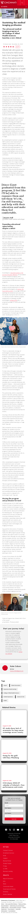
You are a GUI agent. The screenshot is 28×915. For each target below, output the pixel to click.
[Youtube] (18, 830)
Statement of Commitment (17, 905)
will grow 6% (13, 300)
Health (5, 700)
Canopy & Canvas (8, 850)
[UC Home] (8, 2)
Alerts (2, 904)
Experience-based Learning (10, 689)
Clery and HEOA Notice (11, 904)
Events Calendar (7, 894)
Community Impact (8, 886)
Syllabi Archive (4, 907)
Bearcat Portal (7, 861)
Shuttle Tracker (7, 863)
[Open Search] (22, 2)
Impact (5, 685)
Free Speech (11, 909)
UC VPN (5, 868)
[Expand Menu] (26, 6)
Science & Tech (20, 696)
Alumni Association (15, 685)
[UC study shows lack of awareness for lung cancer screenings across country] (14, 717)
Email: (6, 803)
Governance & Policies (9, 889)
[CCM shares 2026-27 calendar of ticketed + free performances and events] (14, 772)
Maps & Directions (8, 878)
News (4, 884)
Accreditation (11, 911)
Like (17, 46)
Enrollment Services (8, 853)
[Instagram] (14, 830)
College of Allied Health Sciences (11, 693)
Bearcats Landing (8, 871)
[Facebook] (6, 830)
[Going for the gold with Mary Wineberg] (14, 745)
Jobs (4, 881)
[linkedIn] (22, 830)
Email (4, 855)
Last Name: (8, 813)
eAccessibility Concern (15, 907)
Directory (5, 891)
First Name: (8, 808)
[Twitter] (10, 830)
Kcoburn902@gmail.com (16, 671)
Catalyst (5, 858)
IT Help (5, 866)
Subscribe (14, 819)
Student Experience (8, 696)
